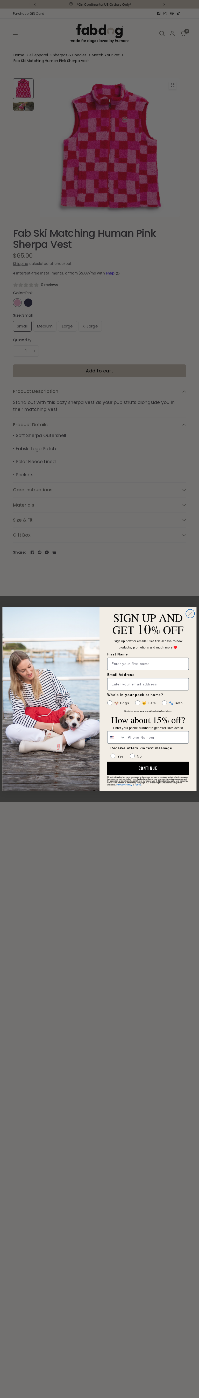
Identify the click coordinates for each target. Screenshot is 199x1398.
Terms (137, 784)
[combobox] (116, 737)
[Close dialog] (190, 613)
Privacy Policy (124, 784)
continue (148, 768)
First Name (117, 654)
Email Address (121, 674)
